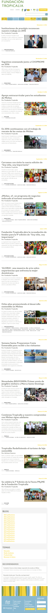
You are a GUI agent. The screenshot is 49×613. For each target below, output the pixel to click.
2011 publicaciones (9, 541)
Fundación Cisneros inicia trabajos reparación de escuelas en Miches (21, 568)
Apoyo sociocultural (33, 19)
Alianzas (16, 604)
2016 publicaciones (9, 531)
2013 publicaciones (9, 537)
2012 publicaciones (9, 539)
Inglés (12, 9)
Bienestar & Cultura (9, 557)
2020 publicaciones (9, 523)
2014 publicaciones (9, 535)
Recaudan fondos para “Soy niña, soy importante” (16, 575)
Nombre (38, 600)
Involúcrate (16, 606)
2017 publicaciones (9, 529)
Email (38, 604)
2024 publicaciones (9, 515)
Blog (15, 608)
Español (18, 9)
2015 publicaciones (9, 533)
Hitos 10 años (17, 603)
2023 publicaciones (9, 517)
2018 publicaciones (9, 527)
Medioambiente (28, 604)
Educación (7, 551)
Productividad (8, 555)
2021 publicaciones (9, 521)
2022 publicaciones (9, 519)
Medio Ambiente (9, 553)
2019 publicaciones (9, 525)
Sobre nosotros (4, 19)
